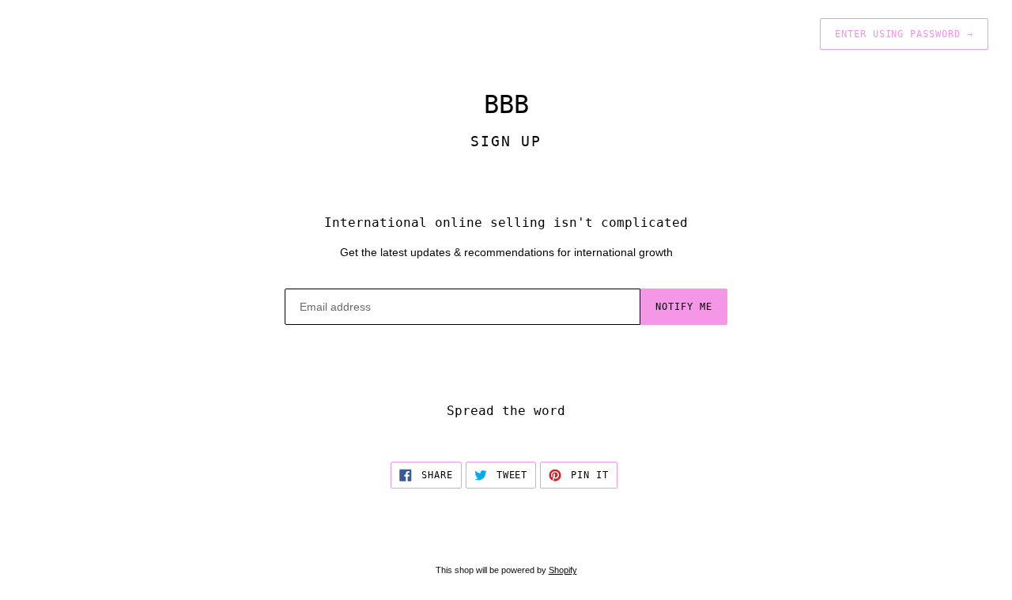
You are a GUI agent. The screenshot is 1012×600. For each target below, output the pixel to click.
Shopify (563, 570)
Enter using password (904, 34)
